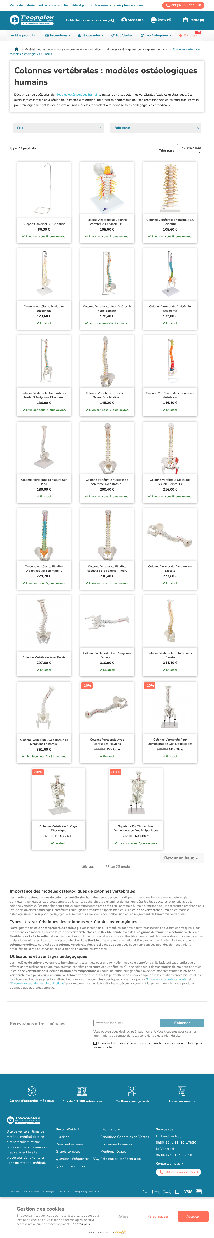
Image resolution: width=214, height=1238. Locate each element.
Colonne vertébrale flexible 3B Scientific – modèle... (107, 395)
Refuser (124, 1216)
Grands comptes (68, 1151)
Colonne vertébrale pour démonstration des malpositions (170, 742)
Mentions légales (113, 1151)
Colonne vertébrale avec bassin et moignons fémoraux (44, 742)
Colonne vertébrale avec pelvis (44, 657)
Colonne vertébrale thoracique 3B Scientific (170, 222)
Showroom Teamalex (116, 1144)
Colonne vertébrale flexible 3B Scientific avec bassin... (107, 482)
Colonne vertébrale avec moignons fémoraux (107, 655)
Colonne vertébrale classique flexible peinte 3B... (170, 482)
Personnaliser (158, 1216)
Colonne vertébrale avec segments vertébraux (170, 395)
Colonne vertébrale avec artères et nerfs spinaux (107, 308)
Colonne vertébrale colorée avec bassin (170, 655)
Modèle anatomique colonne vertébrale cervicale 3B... (107, 222)
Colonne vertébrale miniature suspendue (44, 308)
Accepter (193, 1216)
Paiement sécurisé (70, 1144)
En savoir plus (80, 1224)
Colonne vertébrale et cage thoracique (58, 828)
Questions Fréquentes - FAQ (77, 1159)
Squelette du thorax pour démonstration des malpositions (136, 828)
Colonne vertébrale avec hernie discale (170, 568)
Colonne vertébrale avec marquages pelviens (107, 742)
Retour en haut (182, 858)
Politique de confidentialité (120, 1159)
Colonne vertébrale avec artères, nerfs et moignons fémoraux (44, 395)
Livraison (62, 1137)
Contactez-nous (170, 1163)
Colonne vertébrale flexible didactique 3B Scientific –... (44, 568)
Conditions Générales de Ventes (124, 1137)
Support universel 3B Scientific (44, 224)
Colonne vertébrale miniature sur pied (44, 482)
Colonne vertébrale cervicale (166, 979)
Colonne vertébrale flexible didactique (37, 983)
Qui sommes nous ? (70, 1166)
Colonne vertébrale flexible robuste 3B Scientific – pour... (107, 568)
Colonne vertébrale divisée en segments (170, 308)
